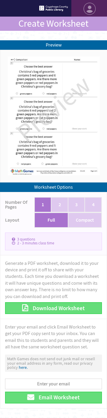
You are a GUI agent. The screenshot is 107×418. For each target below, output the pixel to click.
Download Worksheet (58, 308)
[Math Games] (53, 8)
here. (23, 367)
